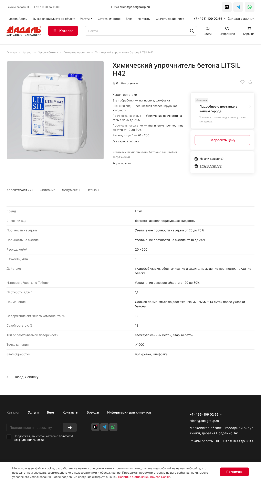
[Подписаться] (70, 427)
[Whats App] (249, 7)
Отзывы (92, 190)
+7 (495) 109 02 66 (208, 19)
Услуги (33, 412)
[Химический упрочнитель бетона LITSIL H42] (55, 110)
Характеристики (20, 190)
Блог (50, 412)
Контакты (71, 412)
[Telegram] (238, 7)
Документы (71, 190)
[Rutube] (227, 7)
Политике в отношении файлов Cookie (144, 477)
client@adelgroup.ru (135, 7)
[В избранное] (242, 82)
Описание (47, 190)
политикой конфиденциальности (43, 437)
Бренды (93, 412)
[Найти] (192, 31)
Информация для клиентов (129, 412)
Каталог (13, 412)
